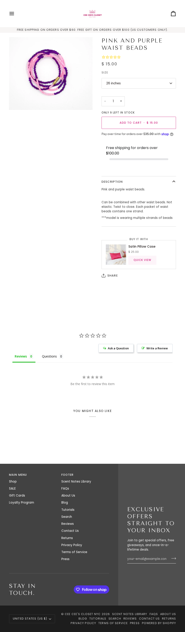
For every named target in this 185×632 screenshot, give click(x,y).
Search (66, 517)
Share (112, 275)
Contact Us (70, 531)
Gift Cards (17, 495)
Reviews (67, 524)
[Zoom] (50, 73)
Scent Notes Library (76, 481)
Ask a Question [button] (118, 348)
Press (65, 559)
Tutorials (67, 510)
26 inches (113, 83)
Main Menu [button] (18, 475)
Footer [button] (67, 475)
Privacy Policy (71, 545)
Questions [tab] (49, 356)
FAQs (65, 488)
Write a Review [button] (157, 348)
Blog (64, 502)
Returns (67, 538)
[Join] (172, 558)
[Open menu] (16, 13)
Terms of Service (74, 552)
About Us (68, 495)
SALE (12, 488)
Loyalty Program (21, 502)
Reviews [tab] (21, 356)
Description (112, 182)
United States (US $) (30, 618)
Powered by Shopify (159, 623)
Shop (13, 481)
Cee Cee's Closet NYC (83, 614)
